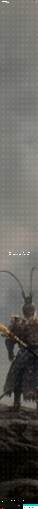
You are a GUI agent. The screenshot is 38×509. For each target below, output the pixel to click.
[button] (30, 505)
